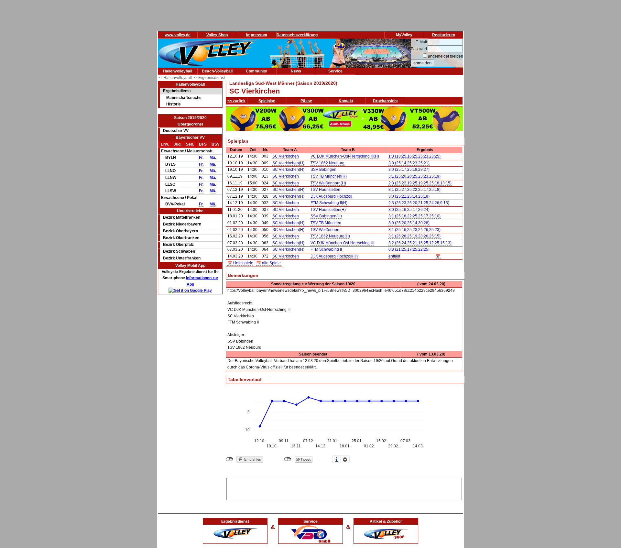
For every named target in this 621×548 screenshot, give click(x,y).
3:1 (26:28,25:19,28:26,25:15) (414, 236)
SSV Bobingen (323, 169)
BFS (203, 144)
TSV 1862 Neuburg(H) (330, 236)
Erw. (165, 144)
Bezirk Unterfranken (182, 258)
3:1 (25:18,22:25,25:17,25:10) (414, 216)
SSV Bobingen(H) (326, 216)
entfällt (394, 256)
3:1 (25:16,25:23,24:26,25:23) (414, 229)
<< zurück (236, 101)
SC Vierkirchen (285, 156)
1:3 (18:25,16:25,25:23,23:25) (414, 156)
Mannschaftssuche (184, 97)
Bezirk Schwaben (179, 251)
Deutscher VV (176, 130)
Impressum (256, 35)
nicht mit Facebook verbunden (229, 459)
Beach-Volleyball (217, 71)
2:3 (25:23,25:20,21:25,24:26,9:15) (418, 203)
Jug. (177, 144)
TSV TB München (325, 223)
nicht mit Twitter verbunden (287, 459)
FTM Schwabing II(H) (328, 203)
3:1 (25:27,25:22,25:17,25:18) (414, 189)
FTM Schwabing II (326, 249)
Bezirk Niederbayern (182, 224)
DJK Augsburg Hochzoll (331, 196)
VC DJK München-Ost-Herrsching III (342, 243)
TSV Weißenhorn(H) (328, 183)
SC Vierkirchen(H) (288, 163)
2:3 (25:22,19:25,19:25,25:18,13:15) (420, 183)
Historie (173, 104)
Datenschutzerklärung (297, 35)
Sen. (190, 144)
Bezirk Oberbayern (180, 231)
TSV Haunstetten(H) (328, 209)
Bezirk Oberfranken (181, 238)
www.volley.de (178, 35)
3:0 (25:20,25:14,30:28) (409, 223)
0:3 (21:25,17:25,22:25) (409, 249)
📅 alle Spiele (268, 263)
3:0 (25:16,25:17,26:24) (409, 209)
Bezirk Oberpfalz (178, 244)
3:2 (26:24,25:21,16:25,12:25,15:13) (420, 243)
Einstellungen (345, 459)
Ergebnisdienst (177, 91)
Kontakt (346, 101)
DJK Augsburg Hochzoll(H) (334, 256)
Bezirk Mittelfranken (181, 217)
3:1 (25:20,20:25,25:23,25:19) (414, 176)
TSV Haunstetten (325, 189)
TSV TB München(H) (328, 176)
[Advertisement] (344, 488)
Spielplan (266, 101)
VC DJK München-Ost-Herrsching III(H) (344, 156)
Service (335, 71)
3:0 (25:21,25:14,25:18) (409, 196)
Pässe (306, 101)
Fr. (201, 157)
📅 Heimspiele (240, 263)
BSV (216, 144)
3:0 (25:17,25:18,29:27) (409, 169)
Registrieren (443, 35)
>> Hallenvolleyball (175, 77)
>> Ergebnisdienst (209, 77)
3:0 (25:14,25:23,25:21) (409, 163)
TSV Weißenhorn (325, 229)
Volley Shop (217, 35)
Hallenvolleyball (177, 71)
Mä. (213, 157)
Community (256, 71)
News (296, 71)
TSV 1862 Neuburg (327, 163)
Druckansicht (385, 101)
